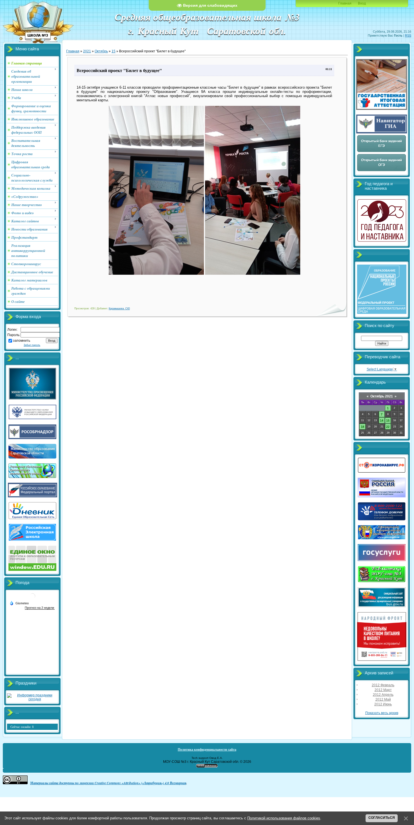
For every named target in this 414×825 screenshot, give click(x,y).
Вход (362, 3)
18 (362, 426)
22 (387, 426)
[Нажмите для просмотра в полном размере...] (156, 273)
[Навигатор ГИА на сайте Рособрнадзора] (381, 132)
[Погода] (19, 603)
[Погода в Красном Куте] (32, 598)
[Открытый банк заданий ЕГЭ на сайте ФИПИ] (381, 151)
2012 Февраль (383, 685)
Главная (344, 3)
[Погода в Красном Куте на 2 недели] (40, 608)
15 (113, 51)
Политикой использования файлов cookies (283, 818)
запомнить (21, 341)
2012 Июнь (383, 704)
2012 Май (383, 699)
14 (381, 420)
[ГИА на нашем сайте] (381, 109)
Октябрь (101, 51)
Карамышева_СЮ (119, 308)
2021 (87, 51)
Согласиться (381, 818)
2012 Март (383, 690)
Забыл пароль (32, 345)
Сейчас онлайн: (22, 726)
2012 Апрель (383, 695)
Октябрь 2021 (381, 396)
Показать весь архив (381, 713)
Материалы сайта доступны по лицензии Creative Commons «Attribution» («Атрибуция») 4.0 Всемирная (108, 783)
